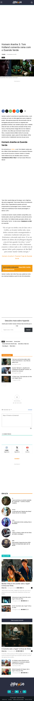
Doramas (13, 509)
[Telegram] (17, 111)
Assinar (28, 330)
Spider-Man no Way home (23, 343)
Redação (3, 54)
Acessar (30, 409)
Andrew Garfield (9, 341)
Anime (13, 520)
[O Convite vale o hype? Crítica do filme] (17, 635)
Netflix (13, 540)
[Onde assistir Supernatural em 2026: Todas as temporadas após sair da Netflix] (6, 543)
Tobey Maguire (5, 346)
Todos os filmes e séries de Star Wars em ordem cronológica (22, 533)
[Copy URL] (21, 111)
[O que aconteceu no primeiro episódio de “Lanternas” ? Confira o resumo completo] (6, 501)
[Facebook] (3, 111)
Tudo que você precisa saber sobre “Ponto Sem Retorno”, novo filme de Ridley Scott (21, 361)
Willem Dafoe (12, 346)
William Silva (4, 587)
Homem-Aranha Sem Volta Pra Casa (9, 343)
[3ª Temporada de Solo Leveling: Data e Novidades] (6, 522)
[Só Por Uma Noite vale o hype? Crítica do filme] (6, 608)
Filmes (3, 57)
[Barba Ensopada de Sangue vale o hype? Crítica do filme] (6, 671)
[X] (6, 111)
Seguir (6, 446)
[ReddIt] (14, 111)
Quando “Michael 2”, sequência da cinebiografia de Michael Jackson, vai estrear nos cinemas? (21, 369)
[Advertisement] (17, 23)
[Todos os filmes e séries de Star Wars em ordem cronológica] (6, 532)
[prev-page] (3, 385)
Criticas (3, 580)
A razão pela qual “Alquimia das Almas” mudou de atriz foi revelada (22, 512)
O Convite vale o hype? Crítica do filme (16, 649)
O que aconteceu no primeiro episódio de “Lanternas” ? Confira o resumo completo (21, 501)
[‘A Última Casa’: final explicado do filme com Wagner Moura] (6, 379)
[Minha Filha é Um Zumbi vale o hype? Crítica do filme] (17, 570)
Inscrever (27, 446)
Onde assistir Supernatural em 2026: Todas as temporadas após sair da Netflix (21, 544)
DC (12, 498)
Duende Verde (17, 341)
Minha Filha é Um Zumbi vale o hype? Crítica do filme (16, 585)
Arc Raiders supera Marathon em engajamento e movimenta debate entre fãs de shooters (20, 662)
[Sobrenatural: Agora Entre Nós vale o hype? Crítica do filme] (6, 599)
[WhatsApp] (10, 111)
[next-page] (5, 385)
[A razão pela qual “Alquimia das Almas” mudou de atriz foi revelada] (6, 511)
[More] (25, 111)
